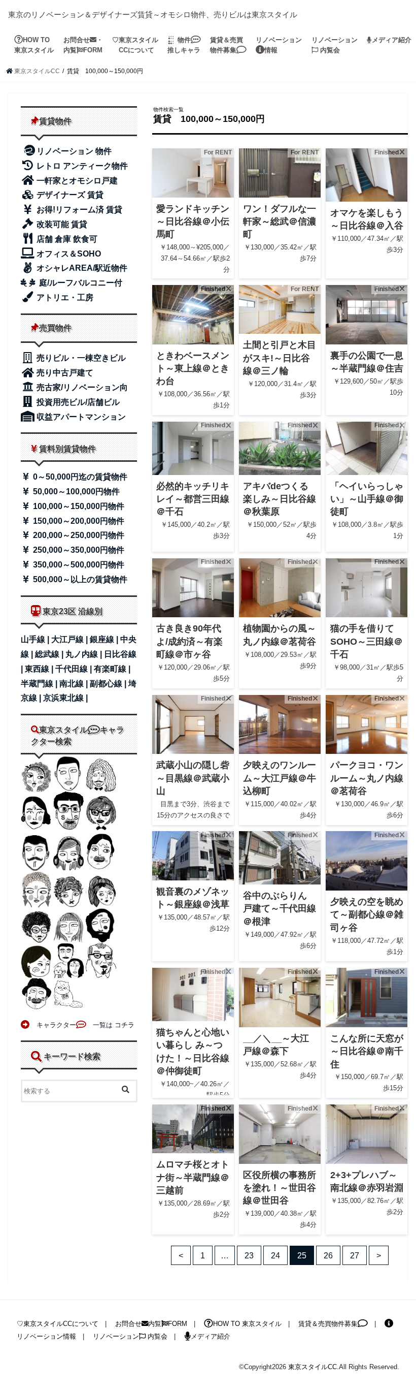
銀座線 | (105, 639)
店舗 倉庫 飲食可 (65, 239)
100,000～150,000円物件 (77, 506)
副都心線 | (109, 683)
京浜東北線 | (65, 697)
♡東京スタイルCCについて (57, 1323)
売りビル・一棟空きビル (80, 358)
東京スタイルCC (312, 1367)
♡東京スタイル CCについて (135, 45)
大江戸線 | (70, 639)
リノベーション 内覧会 (334, 45)
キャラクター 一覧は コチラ (82, 1025)
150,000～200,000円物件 (77, 521)
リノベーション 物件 (74, 151)
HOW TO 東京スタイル (34, 45)
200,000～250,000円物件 (77, 535)
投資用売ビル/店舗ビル (77, 402)
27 (354, 1255)
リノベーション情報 (279, 45)
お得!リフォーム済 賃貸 (78, 209)
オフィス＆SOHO (67, 253)
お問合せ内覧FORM (151, 1323)
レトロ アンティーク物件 (81, 166)
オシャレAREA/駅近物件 (80, 268)
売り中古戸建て (63, 372)
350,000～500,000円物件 (77, 564)
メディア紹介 (391, 40)
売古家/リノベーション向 (81, 387)
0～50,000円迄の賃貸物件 (79, 476)
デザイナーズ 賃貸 (68, 195)
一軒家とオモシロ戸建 (76, 180)
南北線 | (74, 683)
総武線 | (50, 654)
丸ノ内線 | (84, 654)
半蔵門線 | (40, 683)
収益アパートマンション (80, 417)
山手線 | (36, 639)
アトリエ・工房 (63, 297)
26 (328, 1255)
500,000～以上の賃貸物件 (79, 579)
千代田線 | (74, 669)
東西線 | (40, 669)
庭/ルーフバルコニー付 (79, 282)
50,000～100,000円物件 (75, 491)
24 (275, 1255)
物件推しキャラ (183, 45)
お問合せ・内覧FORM (83, 45)
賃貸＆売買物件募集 (226, 45)
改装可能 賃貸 (60, 224)
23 (249, 1255)
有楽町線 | (112, 669)
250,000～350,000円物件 (77, 550)
